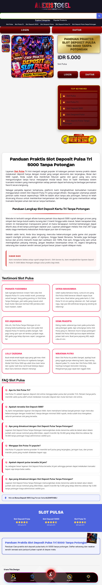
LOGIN (25, 30)
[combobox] (48, 16)
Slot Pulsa (19, 171)
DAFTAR (77, 30)
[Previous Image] (13, 57)
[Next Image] (52, 57)
